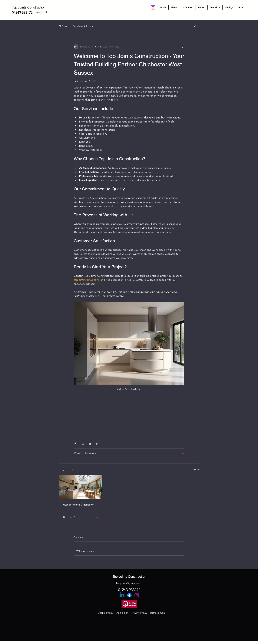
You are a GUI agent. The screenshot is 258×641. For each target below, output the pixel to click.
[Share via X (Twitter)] (82, 443)
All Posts (63, 26)
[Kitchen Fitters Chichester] (80, 487)
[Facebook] (129, 595)
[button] (195, 26)
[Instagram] (153, 7)
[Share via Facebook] (75, 443)
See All (196, 469)
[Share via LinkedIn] (89, 443)
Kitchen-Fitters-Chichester (78, 504)
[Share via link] (97, 443)
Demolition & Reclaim (83, 26)
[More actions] (182, 46)
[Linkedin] (122, 595)
